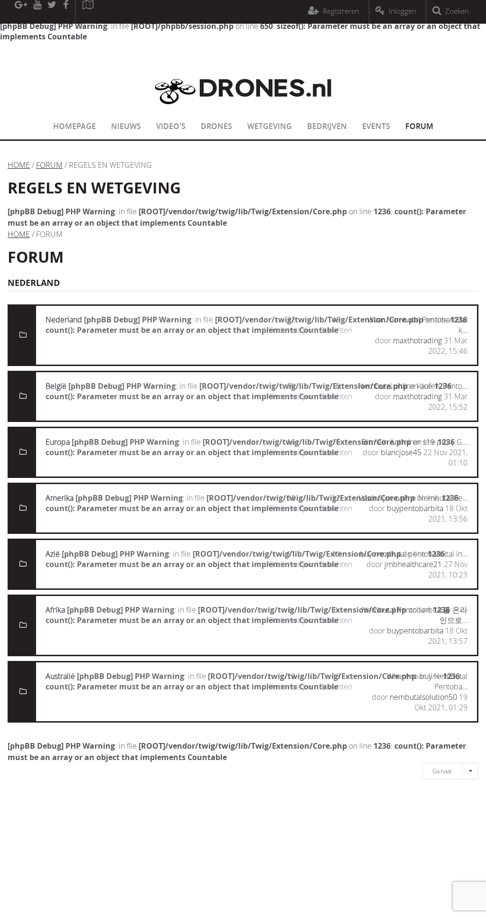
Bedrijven (327, 126)
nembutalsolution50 (423, 697)
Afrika (55, 610)
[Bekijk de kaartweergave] (87, 12)
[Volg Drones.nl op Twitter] (52, 12)
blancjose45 (401, 452)
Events (376, 126)
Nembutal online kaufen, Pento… (412, 386)
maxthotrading (417, 340)
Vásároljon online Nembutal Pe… (413, 498)
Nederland (64, 319)
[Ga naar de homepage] (243, 110)
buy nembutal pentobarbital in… (413, 554)
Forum (419, 126)
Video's (171, 126)
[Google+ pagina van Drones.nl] (20, 12)
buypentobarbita (415, 508)
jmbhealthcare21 (413, 564)
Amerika (60, 498)
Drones (216, 126)
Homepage (74, 126)
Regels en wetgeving (94, 187)
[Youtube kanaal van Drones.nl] (37, 12)
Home (19, 165)
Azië (53, 554)
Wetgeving (269, 126)
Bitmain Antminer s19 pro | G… (414, 442)
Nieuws (126, 126)
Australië (60, 676)
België (56, 386)
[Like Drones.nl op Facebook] (65, 12)
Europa (58, 442)
